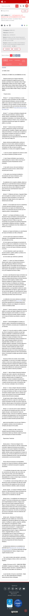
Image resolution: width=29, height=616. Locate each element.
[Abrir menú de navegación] (27, 2)
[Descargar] (4, 25)
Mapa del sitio (14, 593)
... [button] (14, 46)
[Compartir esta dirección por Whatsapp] (26, 25)
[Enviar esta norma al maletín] (2, 25)
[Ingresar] (26, 5)
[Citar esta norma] (10, 25)
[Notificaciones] (7, 25)
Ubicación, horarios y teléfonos (14, 595)
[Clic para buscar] (16, 6)
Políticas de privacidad (14, 592)
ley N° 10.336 (19, 300)
